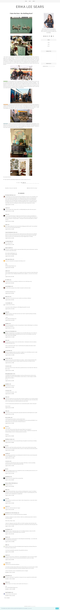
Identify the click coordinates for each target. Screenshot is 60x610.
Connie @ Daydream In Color (10, 232)
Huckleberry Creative (9, 439)
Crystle (6, 207)
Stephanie (7, 323)
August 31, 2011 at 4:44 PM (9, 551)
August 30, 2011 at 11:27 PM (9, 457)
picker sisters (27, 183)
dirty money (23, 183)
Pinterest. (29, 179)
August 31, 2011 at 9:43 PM (9, 559)
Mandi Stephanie (8, 592)
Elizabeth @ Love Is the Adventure (11, 512)
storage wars (30, 183)
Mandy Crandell (8, 247)
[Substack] (51, 36)
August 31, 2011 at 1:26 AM (9, 465)
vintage (38, 183)
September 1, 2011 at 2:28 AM (10, 578)
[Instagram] (47, 36)
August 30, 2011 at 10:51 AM (9, 320)
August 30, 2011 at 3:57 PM (9, 414)
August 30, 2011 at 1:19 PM (9, 362)
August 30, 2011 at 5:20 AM (9, 221)
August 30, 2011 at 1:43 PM (9, 370)
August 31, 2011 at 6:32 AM (9, 509)
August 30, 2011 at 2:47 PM (9, 380)
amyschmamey (7, 529)
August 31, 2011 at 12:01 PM (9, 541)
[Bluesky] (49, 36)
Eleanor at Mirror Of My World (10, 483)
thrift (33, 183)
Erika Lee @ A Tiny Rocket (10, 331)
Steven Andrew (8, 417)
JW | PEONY (7, 279)
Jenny (6, 340)
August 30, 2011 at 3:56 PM (9, 407)
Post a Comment (7, 597)
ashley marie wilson (8, 259)
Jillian (6, 489)
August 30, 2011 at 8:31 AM (9, 276)
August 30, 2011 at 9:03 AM (9, 299)
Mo (5, 445)
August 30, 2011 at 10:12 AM (9, 308)
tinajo (6, 224)
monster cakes (7, 358)
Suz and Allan (7, 350)
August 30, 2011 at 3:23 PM (9, 387)
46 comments (24, 15)
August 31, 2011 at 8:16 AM (9, 533)
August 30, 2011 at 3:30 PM (9, 393)
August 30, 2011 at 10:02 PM (9, 450)
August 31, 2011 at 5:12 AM (9, 495)
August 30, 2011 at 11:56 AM (9, 347)
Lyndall (6, 453)
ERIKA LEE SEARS (30, 7)
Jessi (6, 498)
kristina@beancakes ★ (9, 373)
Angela (6, 555)
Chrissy (6, 582)
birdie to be (7, 296)
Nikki (6, 544)
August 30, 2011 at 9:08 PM (9, 442)
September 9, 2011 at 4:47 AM (10, 595)
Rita (6, 426)
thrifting (36, 183)
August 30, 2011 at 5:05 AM (9, 204)
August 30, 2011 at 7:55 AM (9, 244)
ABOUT (34, 1)
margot (6, 506)
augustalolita (7, 575)
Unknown (7, 562)
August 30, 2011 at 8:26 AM (9, 267)
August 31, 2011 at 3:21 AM (9, 473)
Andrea (6, 270)
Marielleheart (7, 476)
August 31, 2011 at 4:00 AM (9, 479)
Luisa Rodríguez (8, 286)
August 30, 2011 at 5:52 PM (9, 423)
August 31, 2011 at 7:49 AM (9, 526)
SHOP (30, 1)
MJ (5, 468)
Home (26, 1)
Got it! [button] (57, 608)
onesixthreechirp (8, 241)
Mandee (6, 537)
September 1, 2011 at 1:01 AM (10, 572)
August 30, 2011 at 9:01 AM (9, 293)
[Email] (53, 36)
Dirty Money (5, 81)
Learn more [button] (30, 608)
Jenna (6, 214)
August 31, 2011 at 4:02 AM (9, 486)
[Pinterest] (45, 36)
